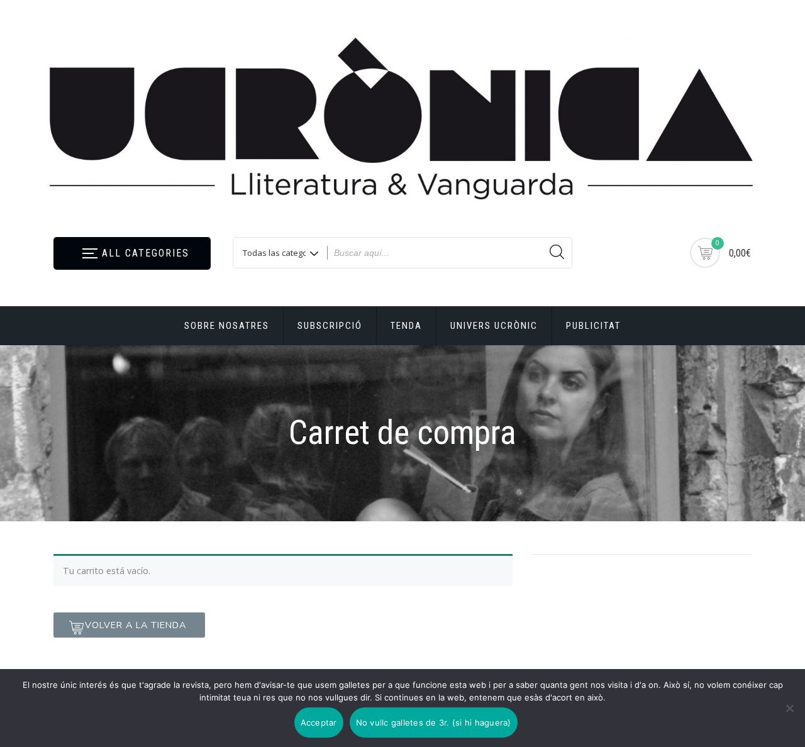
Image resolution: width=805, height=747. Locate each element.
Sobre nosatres (226, 325)
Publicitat (593, 325)
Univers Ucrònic (494, 325)
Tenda (406, 325)
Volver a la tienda (135, 625)
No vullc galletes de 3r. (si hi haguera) (433, 722)
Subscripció (329, 325)
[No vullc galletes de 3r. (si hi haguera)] (789, 708)
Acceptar (319, 722)
